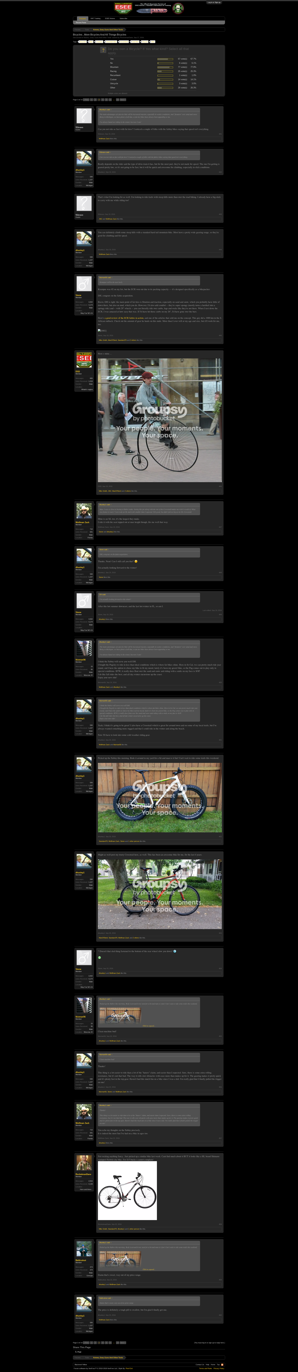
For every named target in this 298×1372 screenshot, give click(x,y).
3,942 (90, 302)
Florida (90, 538)
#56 (220, 1087)
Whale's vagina (87, 389)
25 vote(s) (182, 71)
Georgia (90, 1276)
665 (91, 378)
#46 (220, 486)
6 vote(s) (183, 63)
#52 (220, 836)
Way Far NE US (87, 313)
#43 (220, 214)
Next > (122, 100)
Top (218, 1364)
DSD (78, 371)
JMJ (100, 219)
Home (213, 1364)
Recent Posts (81, 22)
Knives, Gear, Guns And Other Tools (97, 37)
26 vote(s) (182, 88)
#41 (220, 134)
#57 (220, 1138)
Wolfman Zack (104, 139)
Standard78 (122, 340)
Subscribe (123, 18)
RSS (222, 1365)
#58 (220, 1224)
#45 (220, 335)
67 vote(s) (182, 59)
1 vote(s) (183, 75)
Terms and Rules (205, 1368)
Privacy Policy (219, 1368)
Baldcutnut (81, 1260)
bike (91, 42)
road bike (135, 42)
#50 (220, 682)
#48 (220, 572)
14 (118, 100)
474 (91, 1267)
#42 (220, 172)
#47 (220, 527)
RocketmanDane (126, 37)
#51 (220, 740)
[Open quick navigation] (223, 30)
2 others (128, 491)
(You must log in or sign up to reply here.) (209, 1343)
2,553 (90, 1181)
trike (153, 42)
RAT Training (95, 18)
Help (207, 1364)
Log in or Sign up (214, 2)
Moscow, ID (88, 675)
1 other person (133, 841)
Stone (78, 295)
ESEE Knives (110, 18)
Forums (82, 19)
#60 (220, 1315)
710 (91, 529)
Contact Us (200, 1364)
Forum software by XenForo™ (95, 1368)
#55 (220, 1036)
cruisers (99, 42)
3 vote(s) (183, 83)
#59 (220, 1280)
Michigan (89, 185)
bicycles (83, 42)
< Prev (86, 100)
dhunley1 (80, 170)
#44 (220, 250)
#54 (220, 968)
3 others (133, 340)
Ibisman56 (81, 660)
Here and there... (86, 1189)
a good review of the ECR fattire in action (124, 317)
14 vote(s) (182, 79)
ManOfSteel (112, 340)
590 (91, 177)
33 (92, 666)
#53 (220, 933)
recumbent (124, 42)
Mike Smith (103, 340)
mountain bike (111, 42)
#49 (220, 614)
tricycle (145, 42)
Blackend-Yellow (81, 1364)
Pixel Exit (129, 1368)
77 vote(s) (182, 67)
